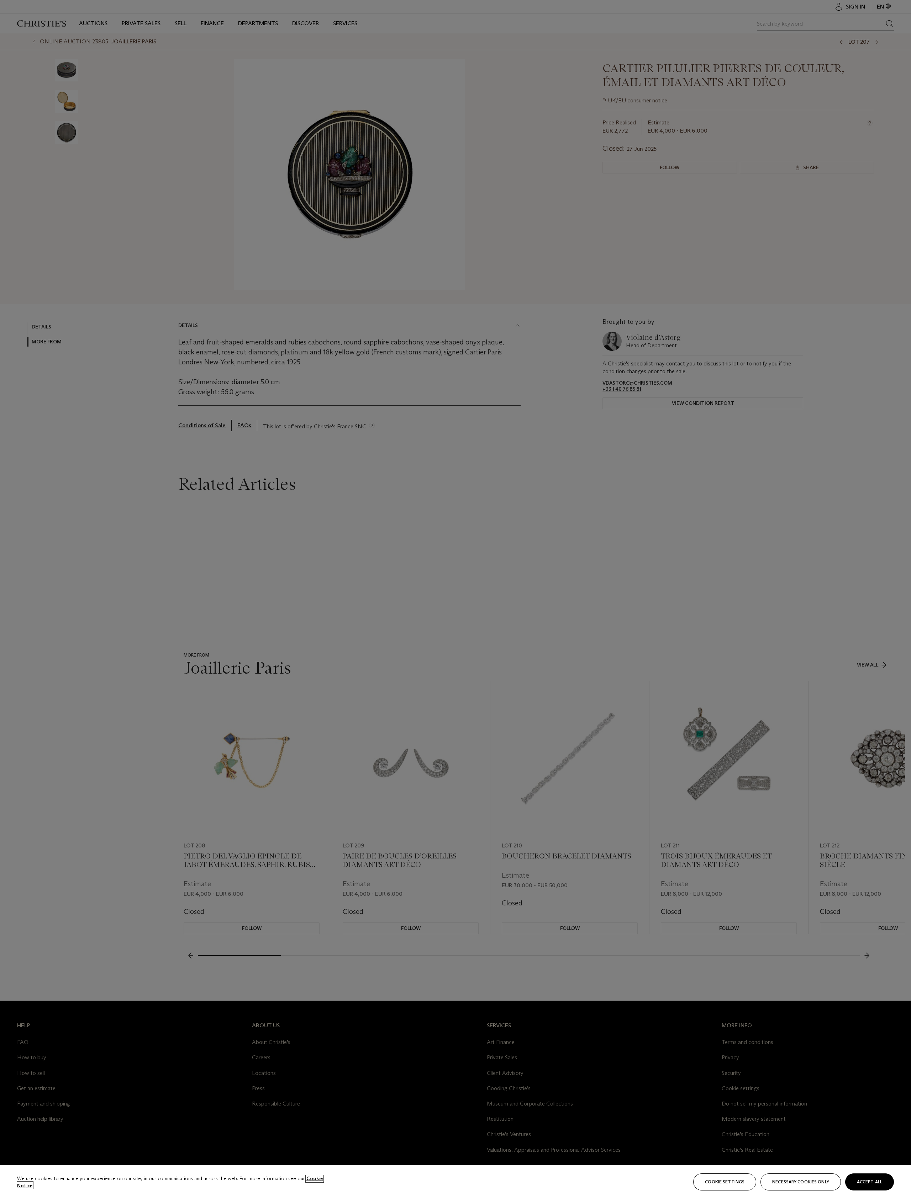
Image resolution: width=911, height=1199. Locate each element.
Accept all (869, 1181)
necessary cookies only (800, 1181)
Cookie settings (724, 1181)
